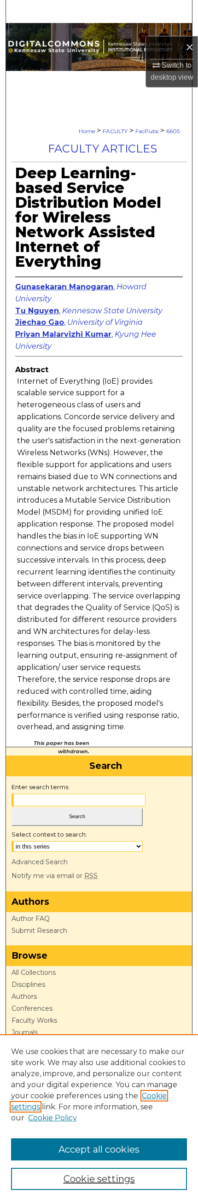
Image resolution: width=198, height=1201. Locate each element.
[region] (99, 1117)
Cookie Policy (52, 1117)
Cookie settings (99, 1178)
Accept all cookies (99, 1149)
